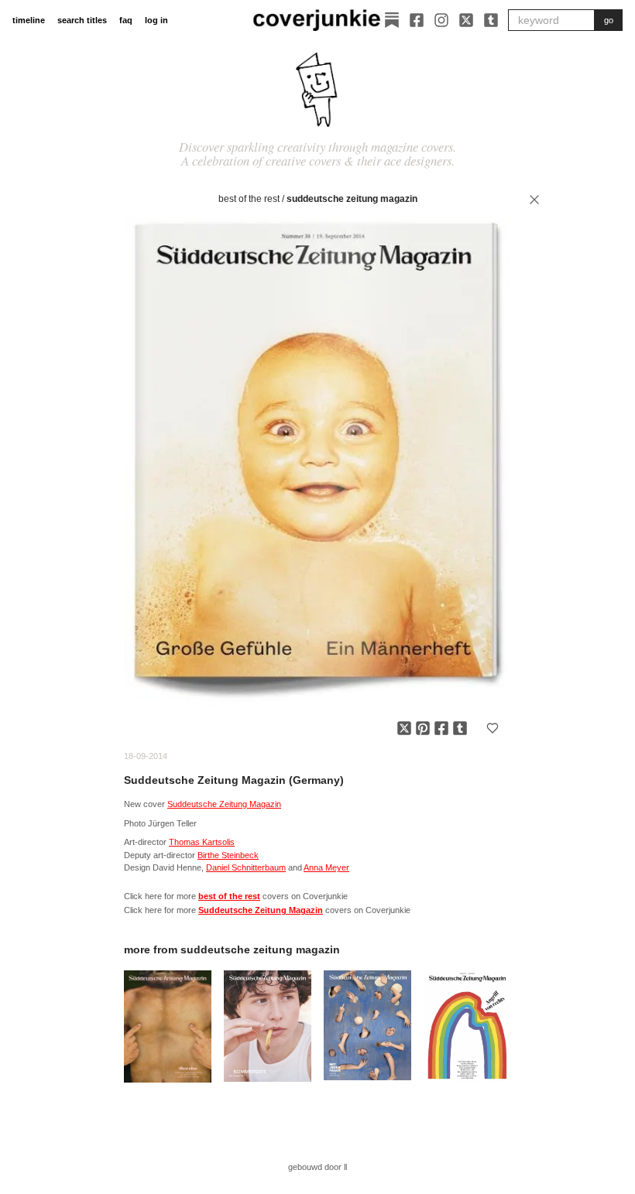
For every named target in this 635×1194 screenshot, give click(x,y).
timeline (28, 20)
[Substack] (392, 20)
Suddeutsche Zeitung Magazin (352, 198)
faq (125, 20)
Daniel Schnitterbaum (246, 867)
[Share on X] (404, 728)
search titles (82, 20)
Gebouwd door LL (317, 1167)
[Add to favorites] (492, 728)
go (608, 20)
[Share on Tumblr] (460, 728)
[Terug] (534, 199)
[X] (466, 20)
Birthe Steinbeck (228, 855)
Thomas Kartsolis (202, 842)
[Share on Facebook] (441, 728)
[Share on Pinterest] (423, 728)
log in (156, 20)
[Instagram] (441, 20)
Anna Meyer (326, 867)
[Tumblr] (491, 20)
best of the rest (249, 198)
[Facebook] (416, 20)
